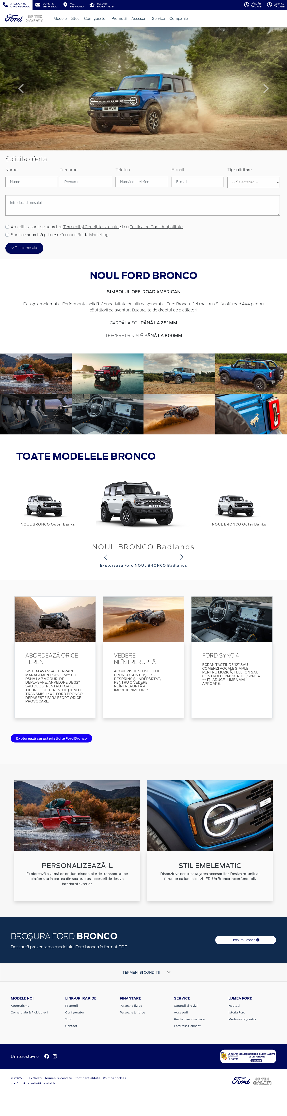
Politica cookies (114, 1078)
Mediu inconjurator (242, 1019)
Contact (71, 1026)
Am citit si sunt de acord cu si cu (97, 227)
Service (158, 18)
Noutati (234, 1006)
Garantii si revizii (186, 1006)
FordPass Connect (187, 1026)
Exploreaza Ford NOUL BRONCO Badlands (143, 565)
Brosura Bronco (244, 940)
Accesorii (139, 18)
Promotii (119, 18)
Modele (60, 18)
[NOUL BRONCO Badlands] (143, 501)
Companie (179, 18)
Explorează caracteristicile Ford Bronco (51, 738)
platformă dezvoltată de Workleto (35, 1083)
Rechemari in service (189, 1019)
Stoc (75, 18)
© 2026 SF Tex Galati (26, 1078)
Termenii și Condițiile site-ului (91, 227)
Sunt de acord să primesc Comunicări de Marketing (59, 235)
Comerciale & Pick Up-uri (29, 1012)
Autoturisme (20, 1006)
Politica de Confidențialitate (156, 227)
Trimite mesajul (26, 248)
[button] (21, 88)
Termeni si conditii (58, 1078)
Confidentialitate (87, 1078)
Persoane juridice (132, 1012)
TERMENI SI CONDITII (141, 972)
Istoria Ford (236, 1012)
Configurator (95, 18)
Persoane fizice (131, 1006)
